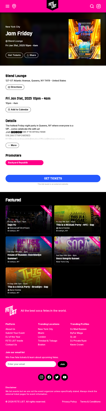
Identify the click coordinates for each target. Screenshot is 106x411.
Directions (16, 87)
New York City (45, 329)
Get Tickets (14, 55)
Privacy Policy (69, 401)
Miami (41, 333)
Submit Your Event (15, 333)
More (14, 145)
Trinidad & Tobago (47, 340)
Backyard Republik (18, 162)
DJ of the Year (13, 336)
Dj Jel (73, 336)
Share (33, 55)
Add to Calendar (19, 109)
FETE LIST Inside (14, 340)
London (42, 336)
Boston (41, 344)
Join (62, 364)
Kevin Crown (77, 344)
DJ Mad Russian (78, 329)
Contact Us (11, 344)
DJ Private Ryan (78, 340)
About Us (10, 329)
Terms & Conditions (90, 401)
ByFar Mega (76, 333)
